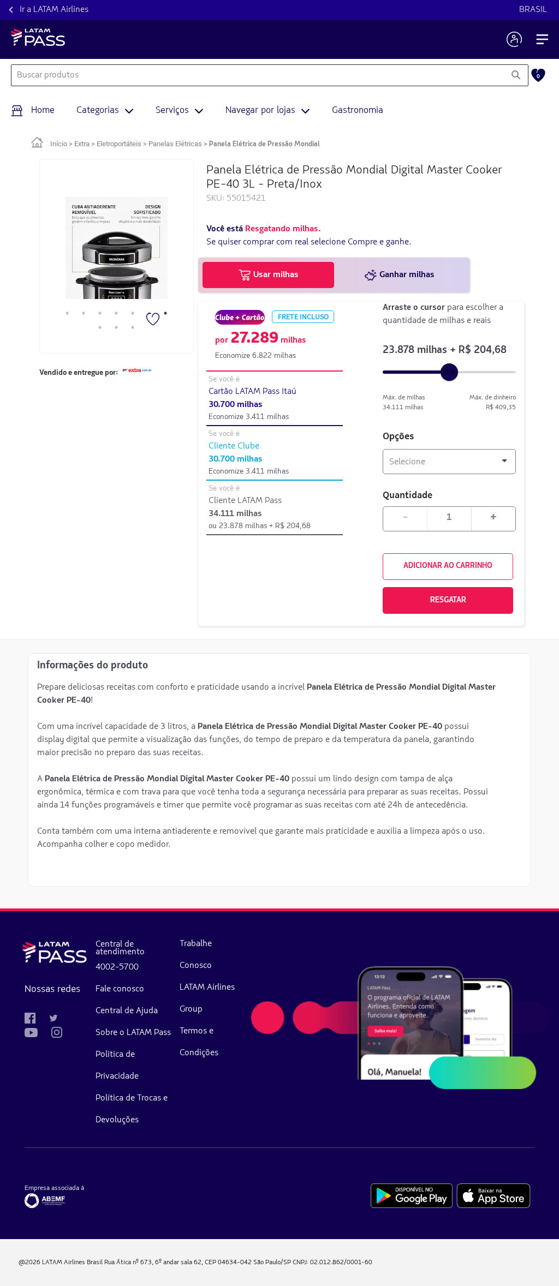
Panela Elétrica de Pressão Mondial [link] (264, 144)
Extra (82, 144)
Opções (398, 437)
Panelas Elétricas (175, 144)
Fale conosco (120, 989)
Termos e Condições (199, 1042)
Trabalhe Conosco (196, 955)
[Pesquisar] (515, 75)
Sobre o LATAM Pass (133, 1032)
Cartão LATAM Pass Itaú (252, 391)
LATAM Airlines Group (207, 998)
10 (132, 327)
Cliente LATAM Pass (245, 501)
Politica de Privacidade (117, 1065)
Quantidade (407, 494)
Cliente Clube (234, 446)
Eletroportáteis (119, 144)
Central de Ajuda (127, 1011)
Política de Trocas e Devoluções (132, 1109)
